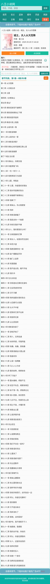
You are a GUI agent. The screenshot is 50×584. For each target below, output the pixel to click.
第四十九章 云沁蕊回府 (9, 322)
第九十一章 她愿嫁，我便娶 (11, 526)
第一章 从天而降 (7, 83)
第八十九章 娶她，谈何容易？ (12, 517)
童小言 (21, 39)
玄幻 (13, 14)
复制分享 (44, 73)
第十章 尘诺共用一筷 (9, 127)
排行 (29, 19)
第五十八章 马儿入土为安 (10, 366)
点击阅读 (37, 53)
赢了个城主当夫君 (8, 156)
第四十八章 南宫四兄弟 (9, 317)
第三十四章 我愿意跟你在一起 (12, 249)
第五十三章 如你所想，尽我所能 (13, 341)
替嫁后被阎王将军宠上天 (14, 69)
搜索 (45, 8)
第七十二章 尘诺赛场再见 (10, 434)
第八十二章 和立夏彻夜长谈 (11, 482)
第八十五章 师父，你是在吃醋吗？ (14, 497)
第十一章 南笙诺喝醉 (9, 132)
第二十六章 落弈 (7, 210)
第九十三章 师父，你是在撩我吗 (13, 536)
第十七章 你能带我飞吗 (9, 166)
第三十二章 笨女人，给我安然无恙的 (15, 239)
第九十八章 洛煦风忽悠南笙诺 (12, 560)
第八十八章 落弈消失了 (9, 512)
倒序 (46, 78)
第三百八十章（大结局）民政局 (34, 48)
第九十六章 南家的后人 (9, 551)
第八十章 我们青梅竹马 (9, 473)
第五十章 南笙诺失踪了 (9, 327)
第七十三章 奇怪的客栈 (9, 439)
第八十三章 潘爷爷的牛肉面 (11, 487)
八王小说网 (8, 4)
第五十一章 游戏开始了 (9, 331)
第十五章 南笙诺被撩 (9, 151)
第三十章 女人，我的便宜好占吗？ (14, 229)
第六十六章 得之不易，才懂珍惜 (13, 405)
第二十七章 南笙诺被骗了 (10, 215)
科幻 (5, 19)
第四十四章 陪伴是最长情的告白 (13, 297)
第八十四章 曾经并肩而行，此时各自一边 (16, 492)
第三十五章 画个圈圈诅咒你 (11, 253)
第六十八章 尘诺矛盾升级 (10, 414)
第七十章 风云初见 (8, 424)
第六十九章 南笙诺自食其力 (11, 419)
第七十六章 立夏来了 (9, 453)
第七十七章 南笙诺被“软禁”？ (12, 458)
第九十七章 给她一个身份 (10, 556)
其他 (21, 19)
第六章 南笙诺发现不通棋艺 (11, 107)
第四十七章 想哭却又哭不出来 (12, 312)
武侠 (21, 14)
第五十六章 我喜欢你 (9, 356)
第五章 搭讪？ (6, 102)
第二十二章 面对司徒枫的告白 (12, 190)
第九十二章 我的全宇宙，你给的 (13, 531)
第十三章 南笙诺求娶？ (9, 141)
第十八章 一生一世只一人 (10, 171)
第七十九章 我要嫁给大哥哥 (11, 468)
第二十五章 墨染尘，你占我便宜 (13, 205)
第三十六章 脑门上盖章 (9, 258)
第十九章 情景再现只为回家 (11, 176)
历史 (37, 14)
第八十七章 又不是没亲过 (10, 507)
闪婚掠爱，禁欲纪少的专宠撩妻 (23, 67)
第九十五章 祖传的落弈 (9, 546)
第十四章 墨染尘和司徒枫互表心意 (14, 146)
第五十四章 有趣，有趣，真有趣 (13, 346)
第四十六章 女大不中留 (9, 307)
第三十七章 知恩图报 (9, 263)
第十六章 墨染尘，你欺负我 (11, 161)
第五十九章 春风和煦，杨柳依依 (13, 370)
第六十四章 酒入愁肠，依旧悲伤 (13, 395)
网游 (45, 14)
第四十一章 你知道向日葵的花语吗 (14, 283)
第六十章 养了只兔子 (9, 375)
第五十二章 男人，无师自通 (11, 336)
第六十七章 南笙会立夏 (9, 409)
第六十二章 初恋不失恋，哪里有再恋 (15, 385)
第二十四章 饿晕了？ (9, 200)
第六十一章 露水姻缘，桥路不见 (13, 380)
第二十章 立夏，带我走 (9, 180)
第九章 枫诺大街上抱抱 (9, 122)
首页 (5, 14)
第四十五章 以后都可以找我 (11, 302)
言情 (13, 19)
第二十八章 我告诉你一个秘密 (12, 219)
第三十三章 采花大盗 (9, 244)
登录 (45, 19)
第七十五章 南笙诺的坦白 (10, 448)
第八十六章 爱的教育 (9, 502)
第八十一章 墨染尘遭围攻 (10, 478)
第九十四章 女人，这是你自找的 (13, 541)
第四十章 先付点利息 (9, 278)
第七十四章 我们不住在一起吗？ (13, 443)
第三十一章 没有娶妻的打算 (11, 234)
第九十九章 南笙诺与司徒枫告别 (13, 565)
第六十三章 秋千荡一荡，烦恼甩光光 (15, 390)
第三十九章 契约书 (8, 273)
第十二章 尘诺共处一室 (9, 137)
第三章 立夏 (5, 93)
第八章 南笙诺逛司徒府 (9, 117)
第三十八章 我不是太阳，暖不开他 (14, 268)
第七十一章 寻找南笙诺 (9, 429)
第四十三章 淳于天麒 (9, 292)
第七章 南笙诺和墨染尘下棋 (11, 112)
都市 (29, 14)
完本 (37, 19)
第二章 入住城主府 (8, 88)
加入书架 (13, 53)
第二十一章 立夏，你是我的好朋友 (14, 185)
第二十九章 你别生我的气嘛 (11, 224)
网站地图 (25, 580)
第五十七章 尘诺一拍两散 (10, 361)
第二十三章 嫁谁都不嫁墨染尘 (12, 195)
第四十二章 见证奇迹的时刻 (11, 288)
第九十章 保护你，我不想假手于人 (14, 521)
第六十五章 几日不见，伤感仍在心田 (15, 400)
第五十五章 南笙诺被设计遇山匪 (13, 351)
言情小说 (15, 30)
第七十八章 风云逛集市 (9, 463)
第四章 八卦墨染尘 (8, 98)
